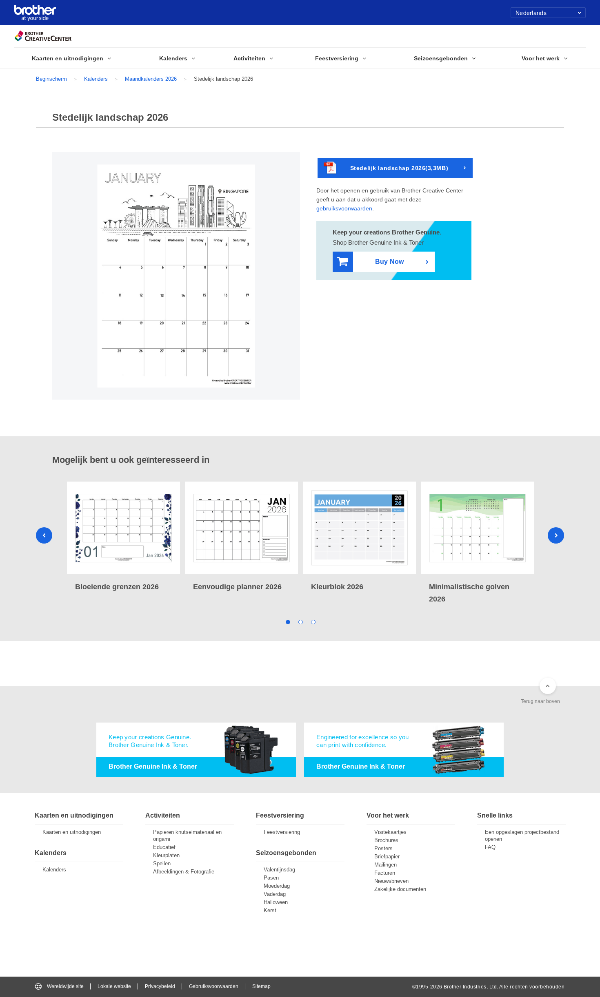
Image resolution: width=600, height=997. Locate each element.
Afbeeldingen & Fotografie (183, 872)
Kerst (270, 910)
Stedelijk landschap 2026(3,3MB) (399, 168)
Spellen (162, 863)
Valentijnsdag (279, 870)
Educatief (164, 847)
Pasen (271, 878)
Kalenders (96, 79)
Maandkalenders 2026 (151, 79)
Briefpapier (387, 856)
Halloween (276, 902)
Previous (44, 535)
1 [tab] (287, 621)
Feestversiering (282, 832)
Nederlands (531, 13)
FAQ (490, 847)
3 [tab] (313, 621)
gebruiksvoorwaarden (344, 208)
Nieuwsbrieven (391, 881)
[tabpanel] (123, 537)
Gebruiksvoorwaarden (213, 986)
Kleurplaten (166, 855)
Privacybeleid (160, 986)
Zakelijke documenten (400, 889)
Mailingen (385, 865)
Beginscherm (51, 79)
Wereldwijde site (65, 986)
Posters (383, 848)
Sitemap (261, 986)
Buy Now (389, 261)
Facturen (384, 873)
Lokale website (114, 986)
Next (556, 535)
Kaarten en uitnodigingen (71, 832)
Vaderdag (275, 894)
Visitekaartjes (390, 832)
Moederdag (277, 886)
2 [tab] (300, 621)
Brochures (386, 840)
